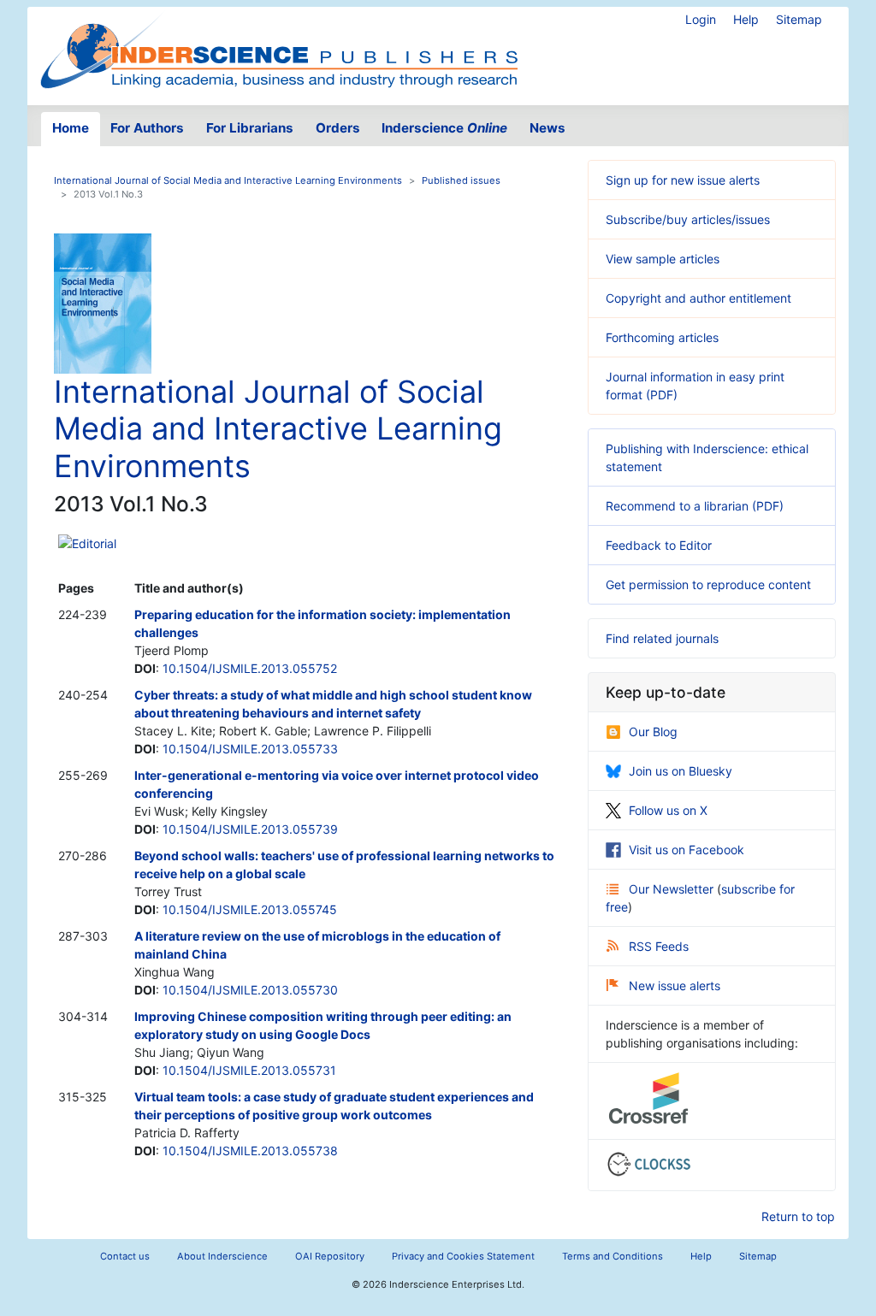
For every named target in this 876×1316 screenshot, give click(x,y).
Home (70, 128)
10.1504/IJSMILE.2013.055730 (250, 990)
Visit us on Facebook (686, 849)
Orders (338, 128)
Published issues (461, 180)
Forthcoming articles (662, 337)
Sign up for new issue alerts (683, 180)
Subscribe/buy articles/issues (688, 219)
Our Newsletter (673, 889)
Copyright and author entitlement (698, 298)
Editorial (94, 543)
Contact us (125, 1256)
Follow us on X (668, 810)
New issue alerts (674, 985)
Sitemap (799, 19)
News (547, 128)
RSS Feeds (659, 946)
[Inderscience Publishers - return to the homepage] (279, 49)
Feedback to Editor (659, 545)
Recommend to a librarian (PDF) (695, 506)
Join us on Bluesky (680, 771)
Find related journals (662, 638)
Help (746, 19)
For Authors (147, 128)
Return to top (798, 1216)
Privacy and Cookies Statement (463, 1256)
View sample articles (662, 258)
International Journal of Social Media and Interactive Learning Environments (228, 180)
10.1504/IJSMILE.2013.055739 (250, 829)
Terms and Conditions (612, 1256)
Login (700, 19)
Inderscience (444, 128)
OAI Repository (329, 1256)
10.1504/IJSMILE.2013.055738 (250, 1150)
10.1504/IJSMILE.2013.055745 (250, 909)
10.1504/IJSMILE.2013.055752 (250, 668)
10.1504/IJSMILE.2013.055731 (249, 1070)
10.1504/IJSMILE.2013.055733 (250, 748)
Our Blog (653, 731)
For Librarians (249, 128)
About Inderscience (222, 1256)
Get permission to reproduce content (708, 584)
